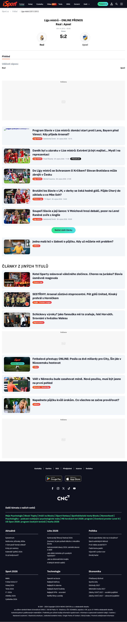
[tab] (6, 56)
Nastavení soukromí (20, 616)
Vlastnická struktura (35, 616)
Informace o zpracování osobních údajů (94, 613)
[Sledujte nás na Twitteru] (63, 488)
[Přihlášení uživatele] (111, 3)
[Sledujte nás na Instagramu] (58, 488)
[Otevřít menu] (121, 4)
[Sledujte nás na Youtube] (74, 488)
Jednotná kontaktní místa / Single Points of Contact (62, 616)
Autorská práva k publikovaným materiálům (26, 613)
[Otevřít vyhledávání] (116, 3)
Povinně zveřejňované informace (102, 616)
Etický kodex (85, 616)
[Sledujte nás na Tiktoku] (69, 488)
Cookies (112, 613)
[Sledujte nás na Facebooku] (53, 488)
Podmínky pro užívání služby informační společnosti (61, 613)
